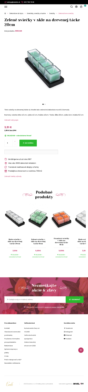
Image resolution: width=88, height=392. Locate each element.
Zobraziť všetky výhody (12, 176)
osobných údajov (50, 307)
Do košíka (29, 143)
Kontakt (7, 328)
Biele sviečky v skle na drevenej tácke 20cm (15, 241)
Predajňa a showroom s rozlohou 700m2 (25, 171)
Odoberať (75, 299)
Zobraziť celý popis (11, 120)
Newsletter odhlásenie (12, 363)
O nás (6, 356)
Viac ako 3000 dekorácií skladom (22, 163)
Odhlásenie (60, 307)
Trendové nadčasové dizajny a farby (23, 167)
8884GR (18, 31)
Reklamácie (8, 346)
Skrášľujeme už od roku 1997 (19, 159)
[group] (16, 232)
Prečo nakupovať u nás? (12, 360)
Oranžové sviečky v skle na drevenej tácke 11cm (61, 241)
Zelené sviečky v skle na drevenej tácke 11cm (38, 241)
